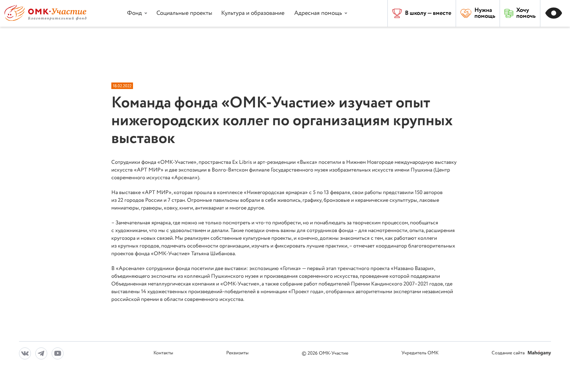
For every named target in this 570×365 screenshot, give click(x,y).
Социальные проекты (184, 13)
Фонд (134, 13)
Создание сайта (509, 353)
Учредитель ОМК (419, 353)
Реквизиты (237, 353)
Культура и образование (252, 13)
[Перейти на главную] (45, 19)
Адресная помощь (318, 13)
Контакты (163, 353)
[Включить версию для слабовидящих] (555, 13)
